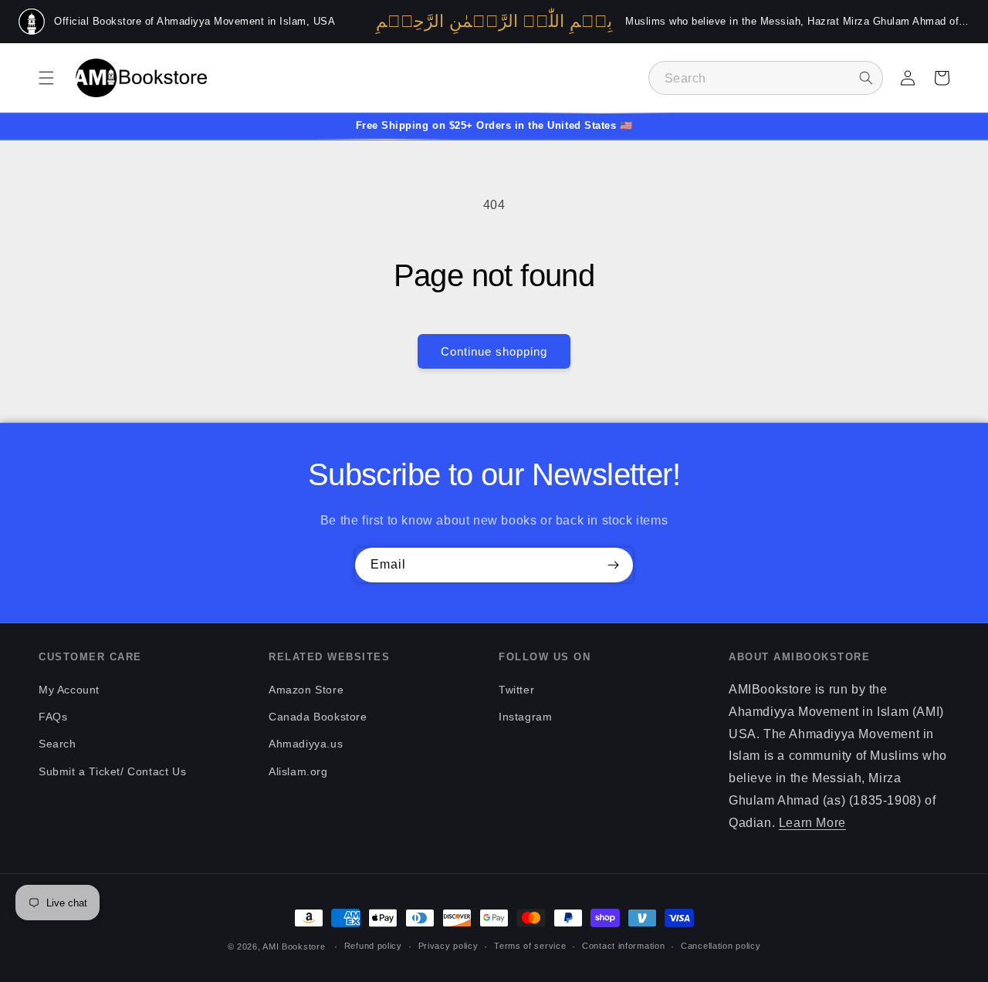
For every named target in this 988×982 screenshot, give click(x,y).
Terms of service (530, 945)
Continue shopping (494, 351)
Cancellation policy (720, 945)
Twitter (516, 689)
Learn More (812, 822)
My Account (69, 689)
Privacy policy (448, 945)
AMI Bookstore (293, 946)
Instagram (525, 716)
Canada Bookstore (318, 716)
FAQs (53, 716)
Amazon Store (306, 689)
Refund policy (373, 945)
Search (57, 743)
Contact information (623, 945)
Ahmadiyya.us (306, 743)
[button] (46, 78)
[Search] (866, 78)
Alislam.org (298, 771)
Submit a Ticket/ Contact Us (112, 771)
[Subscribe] (613, 565)
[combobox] (765, 78)
